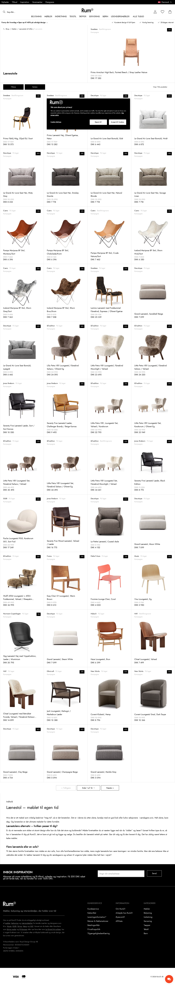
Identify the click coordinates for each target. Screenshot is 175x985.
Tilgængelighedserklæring (99, 933)
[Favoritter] (162, 12)
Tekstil (146, 929)
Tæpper (147, 925)
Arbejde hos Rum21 (124, 913)
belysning (14, 923)
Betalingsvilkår (94, 925)
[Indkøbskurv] (170, 12)
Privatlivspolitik (94, 929)
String (19, 926)
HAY (31, 926)
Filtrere (13, 87)
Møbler (147, 909)
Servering (148, 921)
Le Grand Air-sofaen (53, 929)
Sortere (34, 87)
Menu (25, 926)
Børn (146, 933)
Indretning (148, 917)
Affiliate (119, 921)
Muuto (9, 926)
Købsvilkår (92, 913)
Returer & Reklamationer (98, 921)
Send (154, 873)
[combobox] (164, 2)
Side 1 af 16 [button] (87, 787)
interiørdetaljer (27, 923)
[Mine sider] (155, 12)
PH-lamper (23, 929)
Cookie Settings (56, 122)
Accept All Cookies (117, 122)
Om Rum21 (120, 909)
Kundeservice (93, 909)
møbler (7, 923)
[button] (165, 2)
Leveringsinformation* (97, 917)
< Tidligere (66, 787)
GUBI (14, 926)
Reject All (98, 122)
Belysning (148, 913)
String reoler (11, 929)
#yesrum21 (120, 917)
